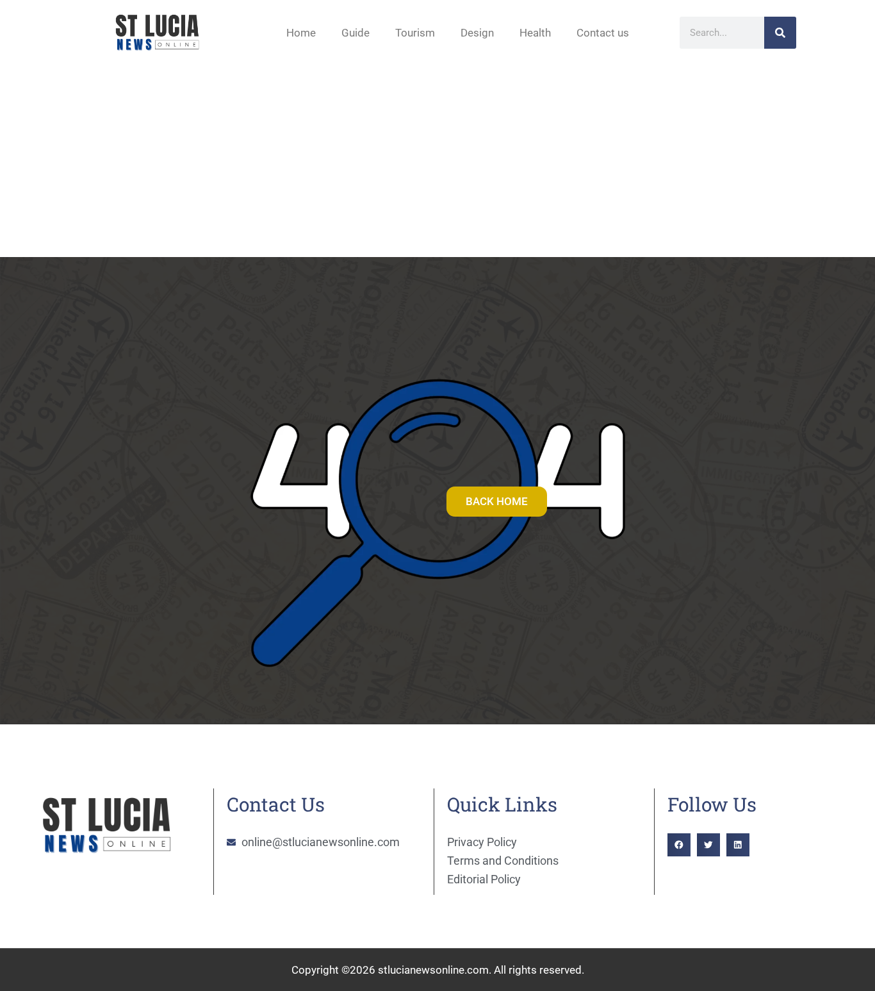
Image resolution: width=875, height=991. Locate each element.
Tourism (415, 32)
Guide (355, 32)
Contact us (603, 32)
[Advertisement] (437, 161)
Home (301, 32)
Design (477, 32)
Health (535, 32)
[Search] (780, 33)
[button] (679, 844)
